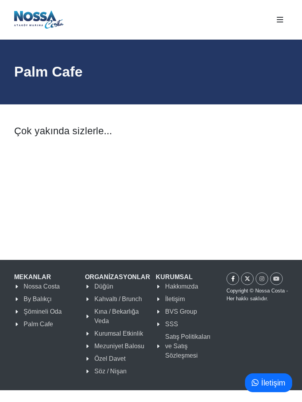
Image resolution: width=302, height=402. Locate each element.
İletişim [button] (272, 382)
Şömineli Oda (43, 311)
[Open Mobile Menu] (280, 19)
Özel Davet (109, 358)
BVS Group (181, 311)
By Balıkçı (38, 299)
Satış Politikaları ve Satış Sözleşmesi (187, 346)
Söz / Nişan (110, 371)
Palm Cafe (38, 324)
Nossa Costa (42, 286)
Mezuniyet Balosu (119, 346)
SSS (171, 324)
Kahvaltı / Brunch (118, 299)
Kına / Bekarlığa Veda (116, 316)
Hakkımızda (181, 286)
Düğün (103, 286)
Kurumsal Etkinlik (118, 333)
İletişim (175, 299)
